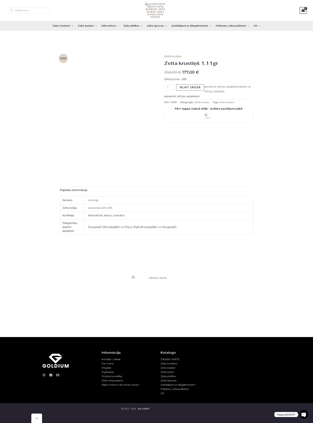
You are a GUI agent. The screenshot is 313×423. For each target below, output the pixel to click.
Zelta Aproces (155, 25)
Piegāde (106, 367)
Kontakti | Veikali (111, 359)
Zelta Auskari (86, 25)
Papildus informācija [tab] (73, 190)
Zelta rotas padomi (112, 380)
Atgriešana (108, 372)
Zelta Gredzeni (61, 25)
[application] (71, 26)
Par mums (108, 363)
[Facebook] (50, 375)
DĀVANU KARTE (170, 359)
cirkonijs (93, 200)
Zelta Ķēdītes (131, 25)
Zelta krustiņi (172, 56)
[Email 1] (57, 375)
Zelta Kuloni (108, 25)
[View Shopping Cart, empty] (303, 10)
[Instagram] (44, 375)
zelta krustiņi (226, 102)
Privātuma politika (112, 376)
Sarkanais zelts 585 (100, 207)
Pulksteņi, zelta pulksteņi (231, 25)
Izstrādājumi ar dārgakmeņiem (189, 25)
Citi (255, 25)
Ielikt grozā (190, 87)
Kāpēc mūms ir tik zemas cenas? (120, 384)
